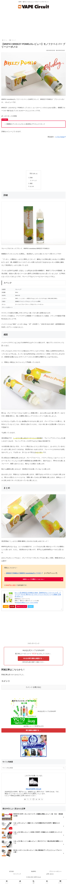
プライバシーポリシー (55, 871)
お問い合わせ (50, 874)
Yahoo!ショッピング (21, 606)
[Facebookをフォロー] (30, 799)
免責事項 (33, 871)
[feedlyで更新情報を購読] (39, 799)
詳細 (31, 177)
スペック (34, 180)
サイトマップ (17, 874)
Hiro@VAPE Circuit (33, 789)
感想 (31, 183)
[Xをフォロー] (28, 799)
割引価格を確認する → (33, 730)
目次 (31, 173)
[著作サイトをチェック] (25, 799)
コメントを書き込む (33, 687)
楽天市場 (12, 606)
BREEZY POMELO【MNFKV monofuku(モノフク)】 (23, 573)
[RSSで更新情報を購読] (42, 799)
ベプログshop (59, 137)
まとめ (32, 186)
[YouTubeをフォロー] (36, 799)
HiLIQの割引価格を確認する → (33, 658)
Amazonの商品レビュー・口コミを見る (27, 602)
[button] (63, 768)
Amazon (6, 606)
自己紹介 (11, 871)
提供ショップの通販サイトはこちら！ (34, 579)
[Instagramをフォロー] (33, 799)
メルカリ (31, 606)
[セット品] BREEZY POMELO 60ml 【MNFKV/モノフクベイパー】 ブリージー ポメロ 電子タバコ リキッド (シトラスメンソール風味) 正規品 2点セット (38, 594)
